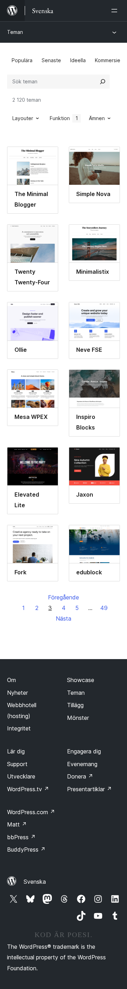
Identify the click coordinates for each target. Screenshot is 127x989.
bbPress (21, 837)
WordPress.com (31, 812)
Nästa (63, 618)
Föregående (63, 597)
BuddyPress (26, 849)
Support (17, 764)
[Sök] (103, 82)
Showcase (80, 679)
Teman (15, 32)
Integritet (19, 728)
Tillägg (75, 705)
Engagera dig (84, 751)
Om (11, 679)
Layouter (22, 118)
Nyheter (17, 692)
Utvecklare (21, 776)
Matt (17, 824)
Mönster (78, 717)
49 (104, 607)
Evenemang (82, 764)
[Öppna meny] (115, 10)
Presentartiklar (89, 789)
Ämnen (97, 118)
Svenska (35, 881)
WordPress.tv (28, 789)
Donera (80, 776)
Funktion (64, 118)
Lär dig (16, 751)
